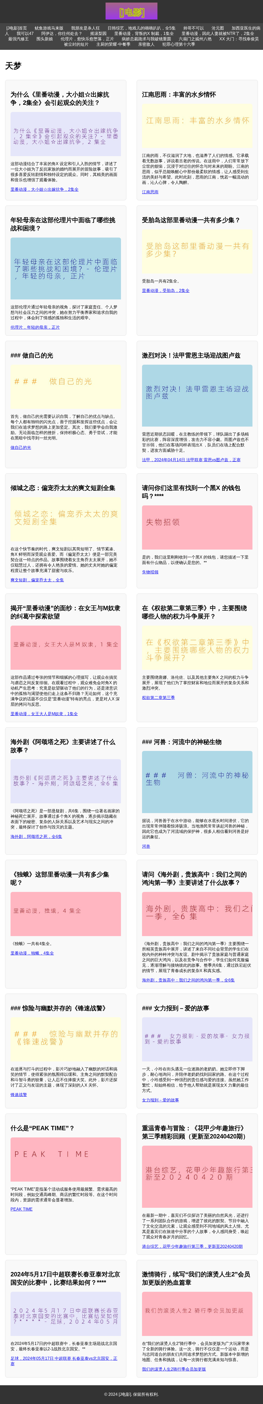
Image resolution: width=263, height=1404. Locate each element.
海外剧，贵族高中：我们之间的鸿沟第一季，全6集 (188, 980)
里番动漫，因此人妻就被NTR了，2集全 (218, 33)
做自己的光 (21, 447)
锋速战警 (19, 1094)
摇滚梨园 (98, 33)
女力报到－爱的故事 (160, 1100)
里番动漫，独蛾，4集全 (32, 953)
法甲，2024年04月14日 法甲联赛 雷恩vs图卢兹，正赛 (191, 460)
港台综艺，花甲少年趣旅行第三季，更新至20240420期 (192, 1246)
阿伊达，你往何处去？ (61, 33)
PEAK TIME (22, 1209)
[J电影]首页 (16, 28)
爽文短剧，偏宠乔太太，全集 (37, 580)
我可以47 (25, 33)
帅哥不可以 (193, 28)
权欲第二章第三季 (158, 697)
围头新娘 (44, 39)
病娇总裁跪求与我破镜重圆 (146, 39)
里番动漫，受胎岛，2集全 (166, 290)
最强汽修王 (18, 39)
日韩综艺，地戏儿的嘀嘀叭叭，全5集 (142, 28)
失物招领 (150, 572)
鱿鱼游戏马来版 (49, 28)
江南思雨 (150, 192)
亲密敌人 (146, 44)
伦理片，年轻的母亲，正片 (35, 327)
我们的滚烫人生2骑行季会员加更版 (174, 1369)
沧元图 (218, 28)
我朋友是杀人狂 (85, 28)
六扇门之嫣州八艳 (195, 39)
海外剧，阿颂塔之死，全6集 (36, 836)
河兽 (146, 846)
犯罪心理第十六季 (178, 44)
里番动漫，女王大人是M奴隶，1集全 (44, 714)
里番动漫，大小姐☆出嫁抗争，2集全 (45, 189)
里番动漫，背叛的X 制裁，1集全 (144, 33)
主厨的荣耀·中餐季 (113, 44)
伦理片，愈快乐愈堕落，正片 (87, 39)
